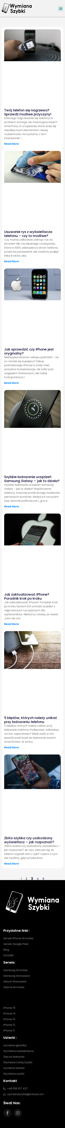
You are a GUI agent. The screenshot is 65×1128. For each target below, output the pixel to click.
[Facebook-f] (7, 1113)
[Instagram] (18, 1113)
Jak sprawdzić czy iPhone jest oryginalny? (29, 351)
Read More (11, 144)
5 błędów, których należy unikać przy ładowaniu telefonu (30, 719)
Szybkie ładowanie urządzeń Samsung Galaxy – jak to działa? (32, 479)
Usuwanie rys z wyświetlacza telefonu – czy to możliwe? (28, 233)
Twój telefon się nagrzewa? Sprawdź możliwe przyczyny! (27, 112)
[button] (60, 8)
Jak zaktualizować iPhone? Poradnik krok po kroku (26, 596)
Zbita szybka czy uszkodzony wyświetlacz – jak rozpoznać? (29, 840)
